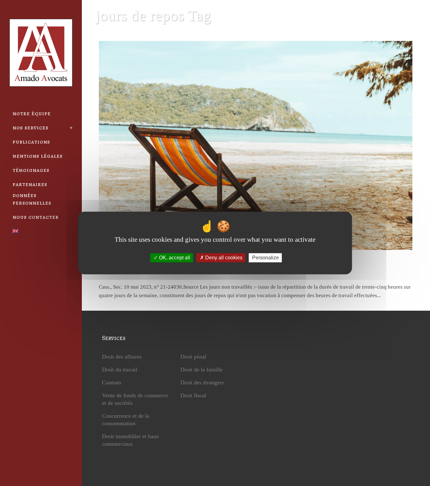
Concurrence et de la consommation (125, 420)
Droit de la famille (201, 369)
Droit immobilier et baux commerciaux (130, 440)
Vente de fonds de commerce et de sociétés (135, 399)
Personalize (265, 257)
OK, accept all (174, 257)
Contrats (111, 382)
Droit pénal (193, 356)
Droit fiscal (193, 395)
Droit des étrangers (202, 382)
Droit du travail (119, 369)
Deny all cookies (223, 257)
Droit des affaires (122, 356)
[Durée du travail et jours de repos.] (255, 145)
